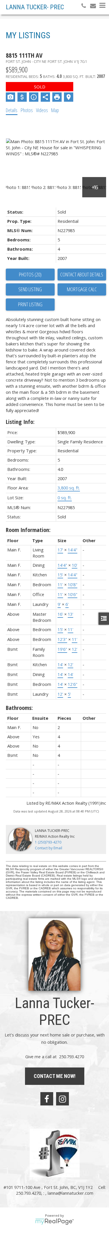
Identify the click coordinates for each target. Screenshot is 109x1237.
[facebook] (46, 1098)
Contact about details (81, 274)
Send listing (30, 289)
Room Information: (28, 530)
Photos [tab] (27, 110)
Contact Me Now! (55, 1076)
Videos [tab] (42, 110)
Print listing (30, 304)
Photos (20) (30, 274)
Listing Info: (20, 422)
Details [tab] (11, 110)
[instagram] (62, 1098)
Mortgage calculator (82, 289)
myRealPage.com (54, 1222)
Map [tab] (55, 110)
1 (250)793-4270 (48, 842)
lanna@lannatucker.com (70, 1193)
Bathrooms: (19, 708)
